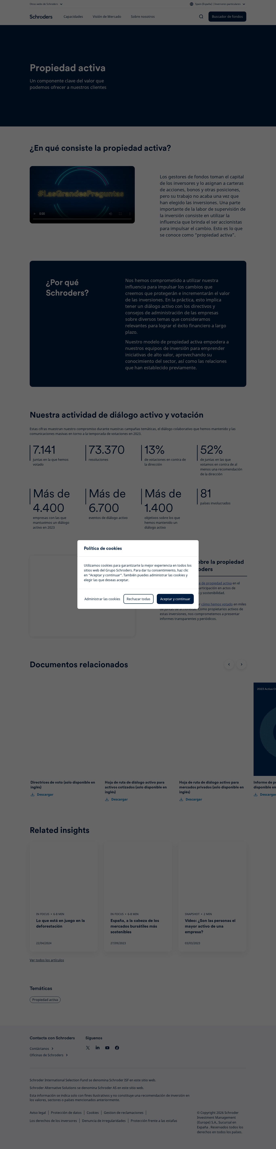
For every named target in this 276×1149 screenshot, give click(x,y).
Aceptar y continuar (175, 599)
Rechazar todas (138, 599)
